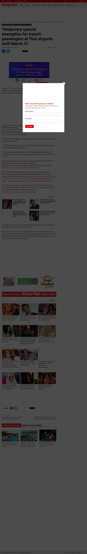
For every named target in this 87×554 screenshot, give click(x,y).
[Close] (64, 83)
